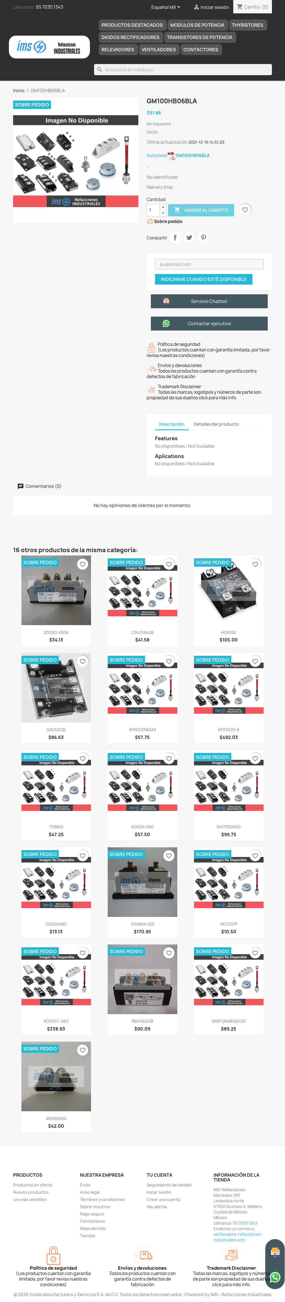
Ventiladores (159, 49)
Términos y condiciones (102, 1199)
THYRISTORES (247, 25)
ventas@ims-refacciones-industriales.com (238, 1237)
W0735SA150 (229, 826)
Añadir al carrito (201, 210)
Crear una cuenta (163, 1199)
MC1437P (228, 924)
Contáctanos (92, 1221)
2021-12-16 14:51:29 (206, 142)
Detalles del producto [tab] (216, 424)
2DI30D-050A (56, 632)
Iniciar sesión (159, 1192)
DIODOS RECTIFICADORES (130, 37)
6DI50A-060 (142, 826)
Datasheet (178, 155)
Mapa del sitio (93, 1228)
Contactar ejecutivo (209, 323)
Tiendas (87, 1235)
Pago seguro (92, 1214)
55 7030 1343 (49, 7)
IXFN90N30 (56, 1118)
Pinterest (203, 237)
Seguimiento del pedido (169, 1185)
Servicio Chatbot (209, 301)
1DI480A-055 (142, 924)
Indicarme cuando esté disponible (204, 279)
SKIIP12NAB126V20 (229, 1021)
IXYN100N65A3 (142, 729)
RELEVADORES (118, 49)
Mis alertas (157, 1206)
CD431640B (142, 632)
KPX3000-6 (228, 729)
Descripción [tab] (172, 424)
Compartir (175, 237)
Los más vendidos (30, 1199)
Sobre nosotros (95, 1206)
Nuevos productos (31, 1192)
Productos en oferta (32, 1185)
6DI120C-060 (56, 1021)
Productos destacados (132, 25)
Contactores (200, 49)
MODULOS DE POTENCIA (197, 25)
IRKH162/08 (142, 1021)
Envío (85, 1185)
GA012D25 (56, 729)
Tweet (189, 237)
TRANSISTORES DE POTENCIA (199, 37)
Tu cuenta (159, 1175)
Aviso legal (90, 1192)
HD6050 (228, 632)
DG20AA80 (56, 924)
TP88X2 (56, 826)
